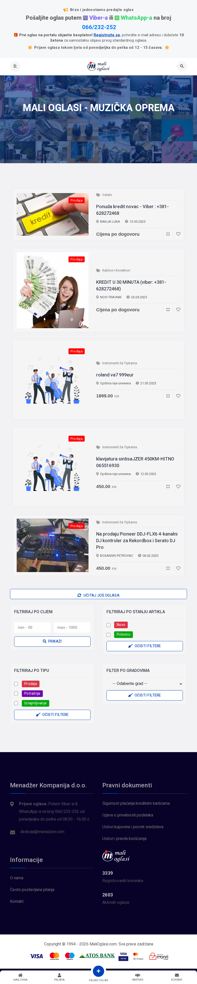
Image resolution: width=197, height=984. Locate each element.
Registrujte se (107, 35)
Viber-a (98, 18)
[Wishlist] (176, 234)
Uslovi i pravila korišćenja (124, 839)
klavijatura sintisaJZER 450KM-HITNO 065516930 (135, 462)
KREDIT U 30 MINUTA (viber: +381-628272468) (131, 285)
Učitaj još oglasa (101, 595)
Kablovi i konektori (116, 270)
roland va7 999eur (115, 375)
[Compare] (166, 234)
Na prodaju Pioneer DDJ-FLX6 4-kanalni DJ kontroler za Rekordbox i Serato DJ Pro (137, 541)
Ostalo (107, 194)
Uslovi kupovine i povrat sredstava (132, 827)
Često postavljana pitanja (32, 890)
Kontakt (17, 901)
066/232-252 (99, 27)
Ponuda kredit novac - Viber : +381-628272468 (132, 210)
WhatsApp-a (136, 18)
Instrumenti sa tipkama (119, 363)
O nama (16, 878)
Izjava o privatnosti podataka (127, 815)
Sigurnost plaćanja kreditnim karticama (136, 803)
